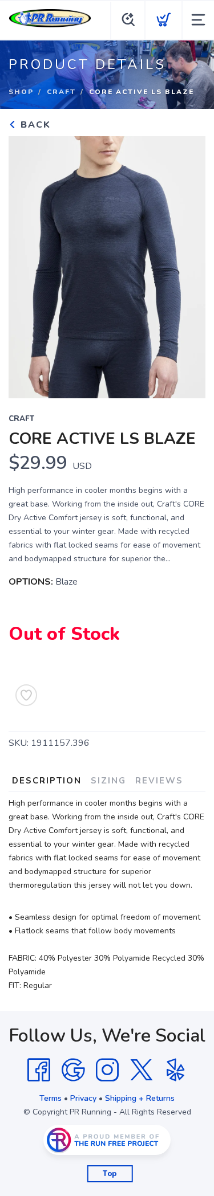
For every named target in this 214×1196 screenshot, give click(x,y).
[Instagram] (107, 1070)
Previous (26, 264)
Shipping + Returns (140, 1098)
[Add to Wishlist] (26, 695)
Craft (61, 91)
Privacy (83, 1098)
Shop (21, 91)
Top (110, 1174)
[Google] (73, 1070)
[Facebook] (39, 1070)
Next (187, 264)
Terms (50, 1098)
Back (34, 125)
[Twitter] (141, 1070)
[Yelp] (176, 1070)
